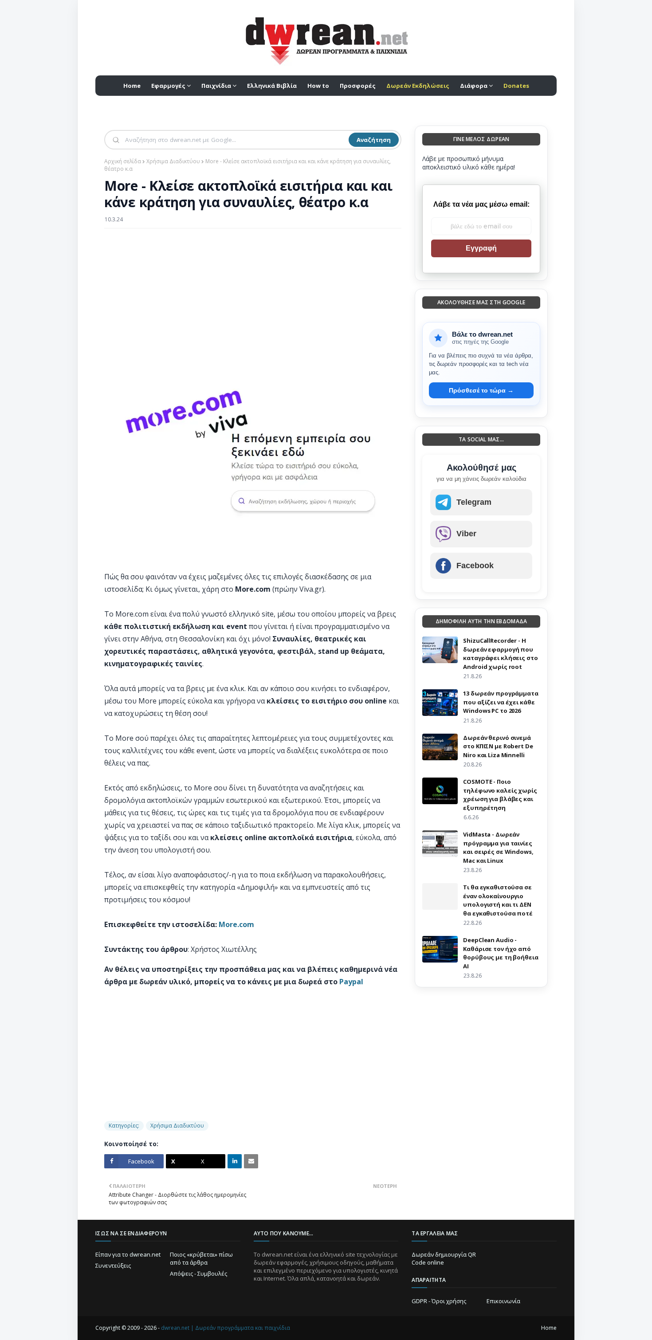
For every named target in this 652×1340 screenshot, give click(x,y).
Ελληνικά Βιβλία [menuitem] (272, 86)
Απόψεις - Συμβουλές (198, 1273)
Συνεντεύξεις (113, 1265)
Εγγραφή (481, 248)
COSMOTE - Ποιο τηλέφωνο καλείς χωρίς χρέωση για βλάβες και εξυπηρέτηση (500, 795)
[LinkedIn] (235, 1161)
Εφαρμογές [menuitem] (168, 86)
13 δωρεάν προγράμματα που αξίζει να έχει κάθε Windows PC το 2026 (500, 702)
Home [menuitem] (132, 86)
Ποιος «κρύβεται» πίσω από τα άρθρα (201, 1258)
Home (549, 1328)
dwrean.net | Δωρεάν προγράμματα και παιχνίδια (225, 1328)
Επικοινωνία (503, 1301)
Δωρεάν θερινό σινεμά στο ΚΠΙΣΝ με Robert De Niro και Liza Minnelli (498, 746)
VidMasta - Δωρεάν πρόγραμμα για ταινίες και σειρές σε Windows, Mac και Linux (498, 847)
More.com (236, 924)
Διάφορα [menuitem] (473, 86)
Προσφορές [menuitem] (358, 86)
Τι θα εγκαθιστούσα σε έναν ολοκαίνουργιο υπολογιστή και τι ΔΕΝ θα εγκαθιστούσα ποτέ (497, 900)
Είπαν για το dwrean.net (128, 1254)
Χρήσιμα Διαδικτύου (173, 161)
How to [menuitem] (318, 86)
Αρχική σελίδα (122, 161)
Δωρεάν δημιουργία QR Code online (444, 1258)
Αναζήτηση (374, 140)
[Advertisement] (252, 299)
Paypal (351, 981)
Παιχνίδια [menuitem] (216, 86)
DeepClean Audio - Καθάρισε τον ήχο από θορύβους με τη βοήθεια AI (500, 953)
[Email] (251, 1161)
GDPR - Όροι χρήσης (439, 1301)
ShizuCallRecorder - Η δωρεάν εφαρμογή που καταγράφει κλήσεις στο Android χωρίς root (500, 654)
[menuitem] (417, 85)
